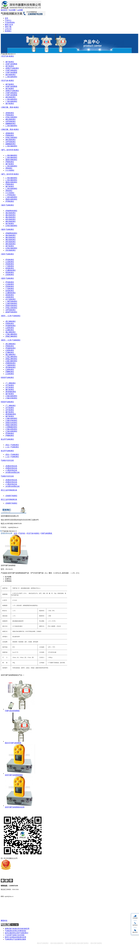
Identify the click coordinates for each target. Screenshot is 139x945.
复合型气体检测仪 (7, 439)
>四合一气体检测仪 (12, 445)
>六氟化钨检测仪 (11, 398)
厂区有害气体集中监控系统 (14, 935)
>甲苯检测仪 (9, 201)
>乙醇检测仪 (9, 328)
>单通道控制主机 (11, 466)
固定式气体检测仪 (42, 943)
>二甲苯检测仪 (10, 195)
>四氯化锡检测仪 (11, 425)
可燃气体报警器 (46, 533)
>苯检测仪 (8, 168)
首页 (6, 18)
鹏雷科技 (4, 920)
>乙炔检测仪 (9, 374)
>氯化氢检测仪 (10, 213)
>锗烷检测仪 (9, 272)
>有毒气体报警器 (11, 64)
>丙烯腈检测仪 (10, 363)
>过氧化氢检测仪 (11, 226)
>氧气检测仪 (9, 66)
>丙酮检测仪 (9, 371)
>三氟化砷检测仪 (11, 429)
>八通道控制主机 (11, 470)
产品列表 (21, 533)
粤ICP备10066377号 (8, 876)
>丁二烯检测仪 (10, 383)
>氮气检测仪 (9, 164)
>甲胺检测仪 (9, 433)
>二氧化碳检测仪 (11, 77)
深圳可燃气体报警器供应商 (14, 807)
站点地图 (12, 10)
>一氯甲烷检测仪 (11, 301)
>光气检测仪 (9, 385)
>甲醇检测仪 (9, 323)
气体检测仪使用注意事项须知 (15, 931)
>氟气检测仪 (9, 389)
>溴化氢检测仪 (10, 250)
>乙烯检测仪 (9, 330)
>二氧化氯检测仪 (11, 126)
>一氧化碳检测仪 (11, 101)
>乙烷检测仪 (9, 262)
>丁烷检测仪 (9, 266)
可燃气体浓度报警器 (12, 711)
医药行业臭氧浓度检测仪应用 (15, 937)
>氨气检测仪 (9, 62)
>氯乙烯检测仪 (10, 332)
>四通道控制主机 (11, 468)
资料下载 (8, 27)
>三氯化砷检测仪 (11, 431)
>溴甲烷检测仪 (10, 121)
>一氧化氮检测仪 (11, 155)
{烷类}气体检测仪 (7, 254)
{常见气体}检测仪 (7, 56)
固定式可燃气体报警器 (13, 743)
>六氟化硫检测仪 (11, 396)
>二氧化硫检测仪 (11, 166)
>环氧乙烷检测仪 (11, 117)
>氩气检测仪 (9, 394)
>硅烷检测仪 (9, 268)
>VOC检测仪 (9, 170)
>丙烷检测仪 (9, 264)
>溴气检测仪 (9, 387)
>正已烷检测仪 (10, 299)
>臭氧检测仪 (9, 113)
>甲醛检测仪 (9, 115)
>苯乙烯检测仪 (10, 321)
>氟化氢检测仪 (10, 217)
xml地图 (20, 10)
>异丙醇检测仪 (10, 367)
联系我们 (8, 31)
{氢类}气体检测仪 (7, 205)
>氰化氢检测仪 (10, 215)
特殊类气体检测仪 (7, 377)
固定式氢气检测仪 (71, 943)
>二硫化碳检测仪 (11, 197)
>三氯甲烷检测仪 (11, 303)
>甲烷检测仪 (9, 259)
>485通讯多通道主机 (12, 472)
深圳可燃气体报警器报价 (14, 775)
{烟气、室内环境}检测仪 (10, 150)
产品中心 (8, 20)
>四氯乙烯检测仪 (11, 336)
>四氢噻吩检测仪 (11, 211)
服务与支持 (9, 24)
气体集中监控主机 (7, 460)
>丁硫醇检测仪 (10, 365)
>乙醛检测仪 (9, 369)
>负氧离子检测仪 (11, 496)
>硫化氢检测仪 (10, 74)
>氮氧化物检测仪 (11, 160)
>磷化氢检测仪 (10, 119)
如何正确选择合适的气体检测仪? (16, 933)
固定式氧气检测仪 (96, 943)
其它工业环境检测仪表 (9, 490)
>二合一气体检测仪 (12, 447)
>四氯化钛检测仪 (11, 423)
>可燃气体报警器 (11, 72)
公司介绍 (8, 29)
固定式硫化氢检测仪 (56, 943)
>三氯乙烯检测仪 (11, 334)
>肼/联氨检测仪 (10, 392)
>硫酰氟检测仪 (10, 123)
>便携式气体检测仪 (12, 68)
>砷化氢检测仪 (10, 219)
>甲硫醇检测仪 (10, 325)
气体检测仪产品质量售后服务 (15, 939)
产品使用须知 (10, 22)
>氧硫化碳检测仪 (11, 199)
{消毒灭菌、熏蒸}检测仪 (10, 107)
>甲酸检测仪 (9, 435)
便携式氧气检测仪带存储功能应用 (17, 928)
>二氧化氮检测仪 (11, 157)
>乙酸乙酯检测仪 (11, 361)
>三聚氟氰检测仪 (11, 427)
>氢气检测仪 (9, 223)
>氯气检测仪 (9, 103)
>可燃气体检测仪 (11, 70)
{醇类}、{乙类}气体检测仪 (10, 316)
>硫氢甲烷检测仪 (11, 312)
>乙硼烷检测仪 (10, 270)
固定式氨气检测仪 (83, 943)
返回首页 (4, 10)
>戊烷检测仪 (9, 274)
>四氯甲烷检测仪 (11, 305)
